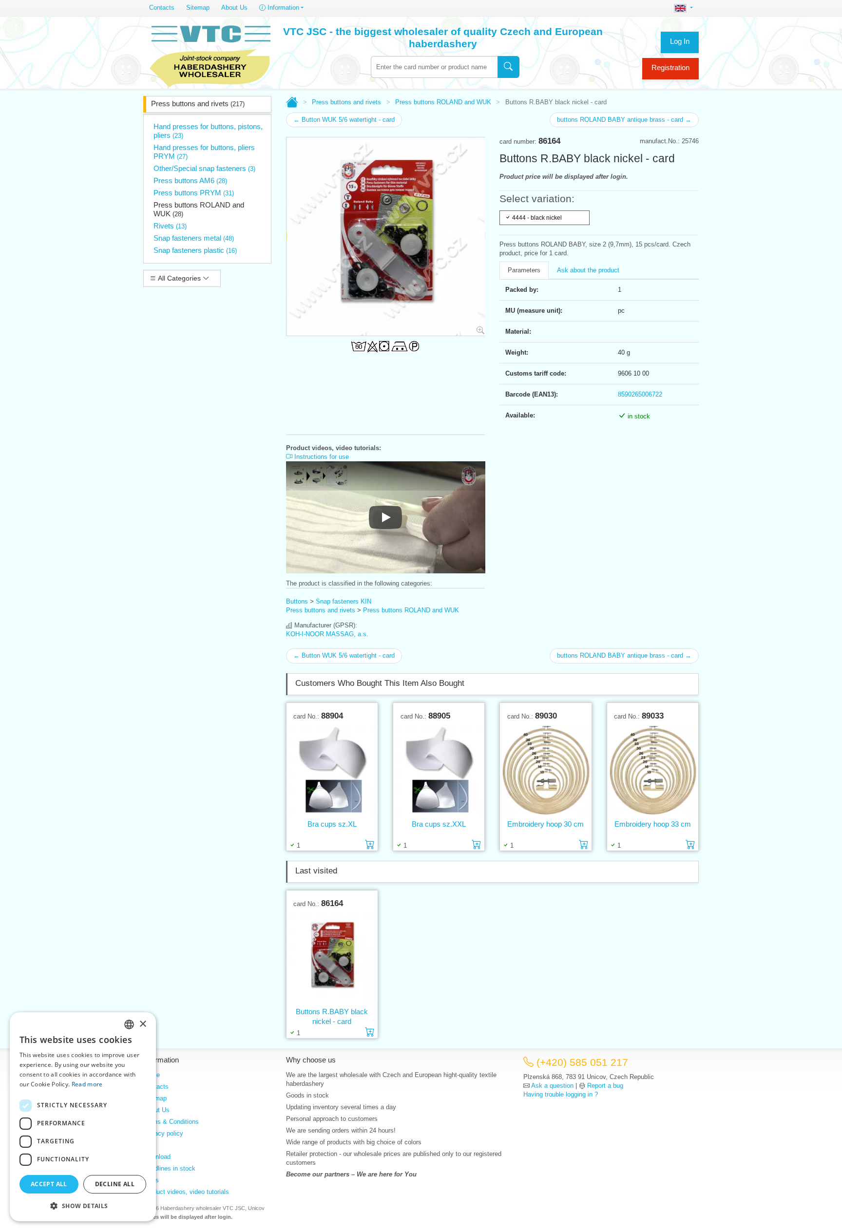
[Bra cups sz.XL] (332, 769)
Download (157, 1156)
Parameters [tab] (524, 270)
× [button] (142, 1024)
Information (282, 7)
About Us (234, 7)
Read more (87, 1084)
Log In (679, 41)
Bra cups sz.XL (332, 824)
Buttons (297, 601)
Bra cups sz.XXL (439, 824)
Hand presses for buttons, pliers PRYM (204, 151)
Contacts (161, 7)
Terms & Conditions (171, 1121)
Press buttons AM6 (190, 180)
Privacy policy (163, 1133)
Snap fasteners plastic (195, 250)
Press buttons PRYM (193, 193)
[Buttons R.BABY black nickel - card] (332, 957)
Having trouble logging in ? (560, 1094)
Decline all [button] (114, 1184)
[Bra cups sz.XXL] (438, 769)
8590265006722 (640, 394)
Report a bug (605, 1085)
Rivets (170, 226)
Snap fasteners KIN (343, 601)
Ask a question (552, 1085)
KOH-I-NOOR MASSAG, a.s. (327, 634)
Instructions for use (320, 456)
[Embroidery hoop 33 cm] (652, 769)
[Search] (508, 67)
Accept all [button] (49, 1184)
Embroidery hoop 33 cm (652, 824)
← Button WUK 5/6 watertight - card (344, 119)
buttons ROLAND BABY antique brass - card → (624, 119)
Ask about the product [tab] (588, 270)
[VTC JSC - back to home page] (210, 55)
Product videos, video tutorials (186, 1191)
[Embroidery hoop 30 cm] (545, 769)
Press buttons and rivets (198, 103)
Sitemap (198, 7)
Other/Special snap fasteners (204, 168)
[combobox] (434, 67)
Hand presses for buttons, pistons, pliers (208, 130)
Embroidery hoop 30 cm (545, 824)
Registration (670, 67)
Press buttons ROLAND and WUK (198, 209)
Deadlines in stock (169, 1168)
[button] (82, 1206)
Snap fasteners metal (193, 238)
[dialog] (83, 1116)
